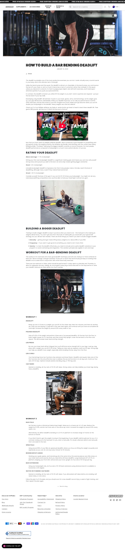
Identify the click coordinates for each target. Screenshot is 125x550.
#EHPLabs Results (8, 506)
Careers (4, 509)
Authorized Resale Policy (62, 513)
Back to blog (64, 486)
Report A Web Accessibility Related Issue (18, 538)
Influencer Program (26, 499)
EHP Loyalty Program (27, 507)
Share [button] (30, 74)
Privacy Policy (60, 506)
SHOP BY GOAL (48, 7)
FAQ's (39, 506)
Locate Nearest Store (80, 499)
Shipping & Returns (44, 512)
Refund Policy (60, 502)
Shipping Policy (61, 499)
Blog (3, 502)
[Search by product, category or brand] (70, 7)
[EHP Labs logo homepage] (9, 6)
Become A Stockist (44, 509)
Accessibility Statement (46, 499)
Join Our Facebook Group (26, 503)
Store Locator (6, 512)
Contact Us (41, 502)
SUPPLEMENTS (21, 7)
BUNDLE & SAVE (60, 7)
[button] (12, 546)
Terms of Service (61, 509)
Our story (5, 499)
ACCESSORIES (35, 7)
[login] (105, 7)
